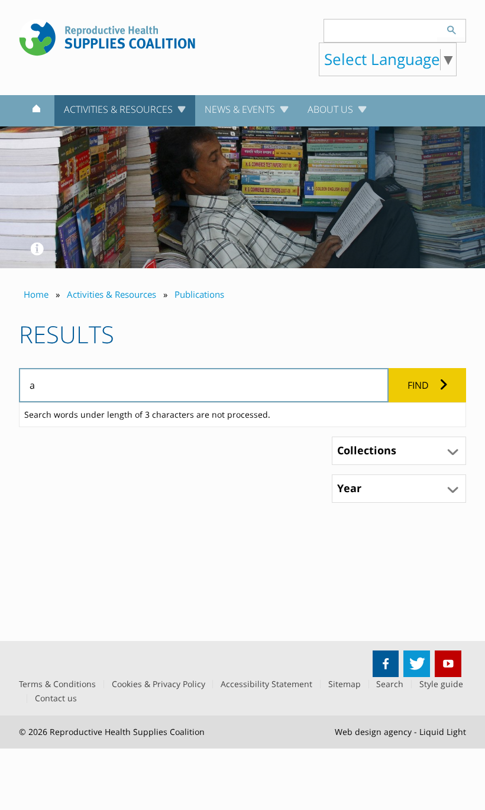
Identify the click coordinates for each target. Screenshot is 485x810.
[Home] (36, 111)
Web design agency (373, 731)
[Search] (451, 28)
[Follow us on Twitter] (416, 663)
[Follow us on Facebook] (386, 663)
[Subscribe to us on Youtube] (448, 663)
